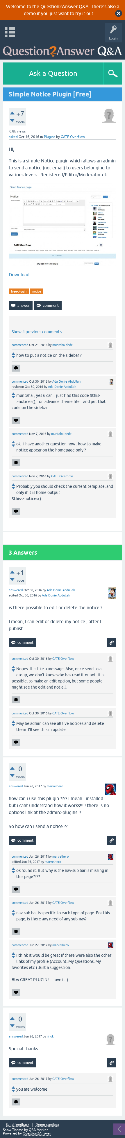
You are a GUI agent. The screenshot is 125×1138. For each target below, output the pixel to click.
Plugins (49, 137)
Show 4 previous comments (37, 331)
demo (30, 13)
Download (19, 274)
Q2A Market (38, 1130)
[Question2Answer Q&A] (62, 49)
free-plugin (18, 291)
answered (16, 590)
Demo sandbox (47, 1125)
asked (13, 137)
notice (36, 291)
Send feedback (17, 1125)
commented (20, 345)
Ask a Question (53, 73)
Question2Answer (37, 1133)
